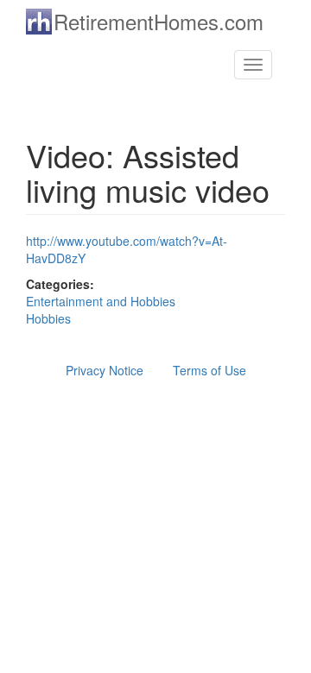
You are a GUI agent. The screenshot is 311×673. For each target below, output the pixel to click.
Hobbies (48, 318)
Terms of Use (209, 370)
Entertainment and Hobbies (100, 301)
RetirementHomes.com (158, 21)
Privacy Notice (104, 370)
